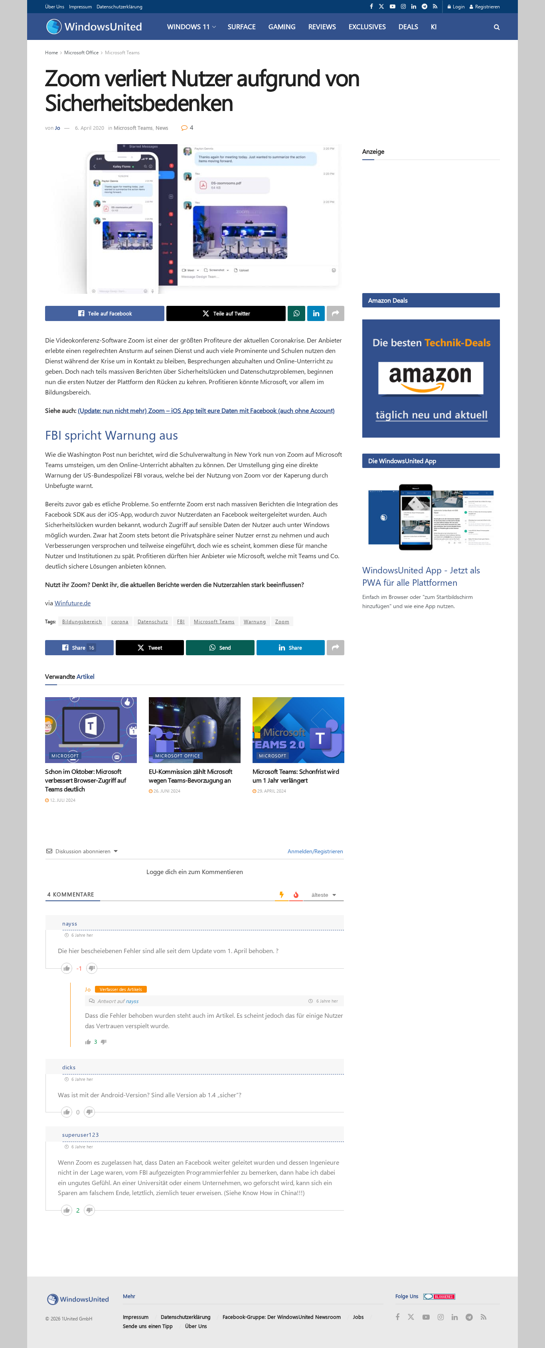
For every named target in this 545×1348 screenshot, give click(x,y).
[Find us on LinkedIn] (413, 6)
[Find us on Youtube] (392, 6)
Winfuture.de (73, 603)
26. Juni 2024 (166, 791)
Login (458, 6)
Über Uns (54, 6)
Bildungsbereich (82, 621)
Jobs (358, 1316)
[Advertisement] (431, 228)
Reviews (322, 26)
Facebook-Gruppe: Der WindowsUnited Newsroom (282, 1316)
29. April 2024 (271, 791)
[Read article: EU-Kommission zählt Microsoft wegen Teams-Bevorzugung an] (195, 730)
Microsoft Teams (122, 52)
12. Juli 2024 (62, 800)
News (162, 127)
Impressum (80, 6)
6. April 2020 (89, 127)
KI (434, 26)
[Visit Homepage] (96, 26)
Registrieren (487, 6)
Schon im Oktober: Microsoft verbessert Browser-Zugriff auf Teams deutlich (85, 780)
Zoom (282, 621)
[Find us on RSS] (435, 6)
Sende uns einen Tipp (148, 1325)
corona (119, 621)
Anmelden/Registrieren (314, 851)
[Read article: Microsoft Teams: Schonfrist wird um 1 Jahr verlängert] (298, 730)
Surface (242, 26)
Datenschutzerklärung (119, 6)
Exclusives (367, 26)
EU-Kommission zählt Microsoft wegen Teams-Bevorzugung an (190, 775)
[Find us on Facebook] (371, 6)
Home (51, 52)
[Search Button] (497, 26)
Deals (408, 26)
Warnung (255, 621)
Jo (57, 127)
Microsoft (65, 756)
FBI (181, 621)
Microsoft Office (81, 52)
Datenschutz (153, 621)
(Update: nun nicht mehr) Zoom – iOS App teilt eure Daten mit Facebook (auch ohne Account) (206, 410)
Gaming (282, 26)
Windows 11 (188, 26)
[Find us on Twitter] (381, 6)
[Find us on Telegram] (424, 6)
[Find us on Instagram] (403, 6)
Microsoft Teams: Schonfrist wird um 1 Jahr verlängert (296, 775)
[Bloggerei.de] (439, 1295)
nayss (132, 1000)
